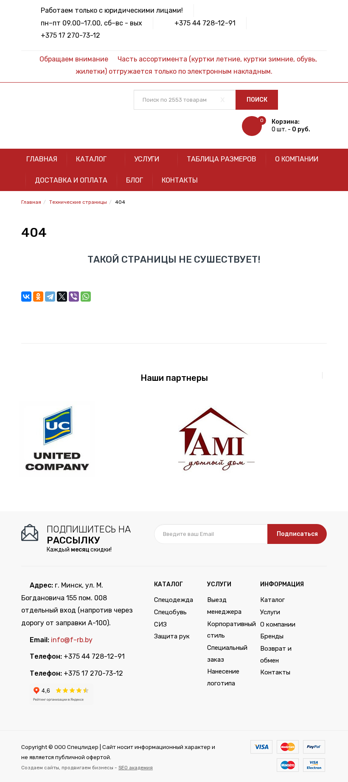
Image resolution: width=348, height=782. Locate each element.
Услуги (147, 159)
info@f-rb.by (72, 640)
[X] (62, 296)
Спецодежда (173, 600)
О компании (296, 159)
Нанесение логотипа (223, 677)
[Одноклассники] (38, 296)
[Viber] (74, 296)
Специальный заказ (227, 653)
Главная (41, 159)
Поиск (257, 99)
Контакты (180, 180)
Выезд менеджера (224, 606)
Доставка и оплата (71, 180)
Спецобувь (170, 612)
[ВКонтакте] (26, 296)
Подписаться (297, 534)
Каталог (92, 159)
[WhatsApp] (86, 296)
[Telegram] (50, 296)
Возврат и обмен (276, 654)
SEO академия (135, 768)
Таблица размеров (221, 159)
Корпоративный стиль (227, 630)
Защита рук (172, 636)
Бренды (271, 636)
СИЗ (160, 624)
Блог (134, 180)
